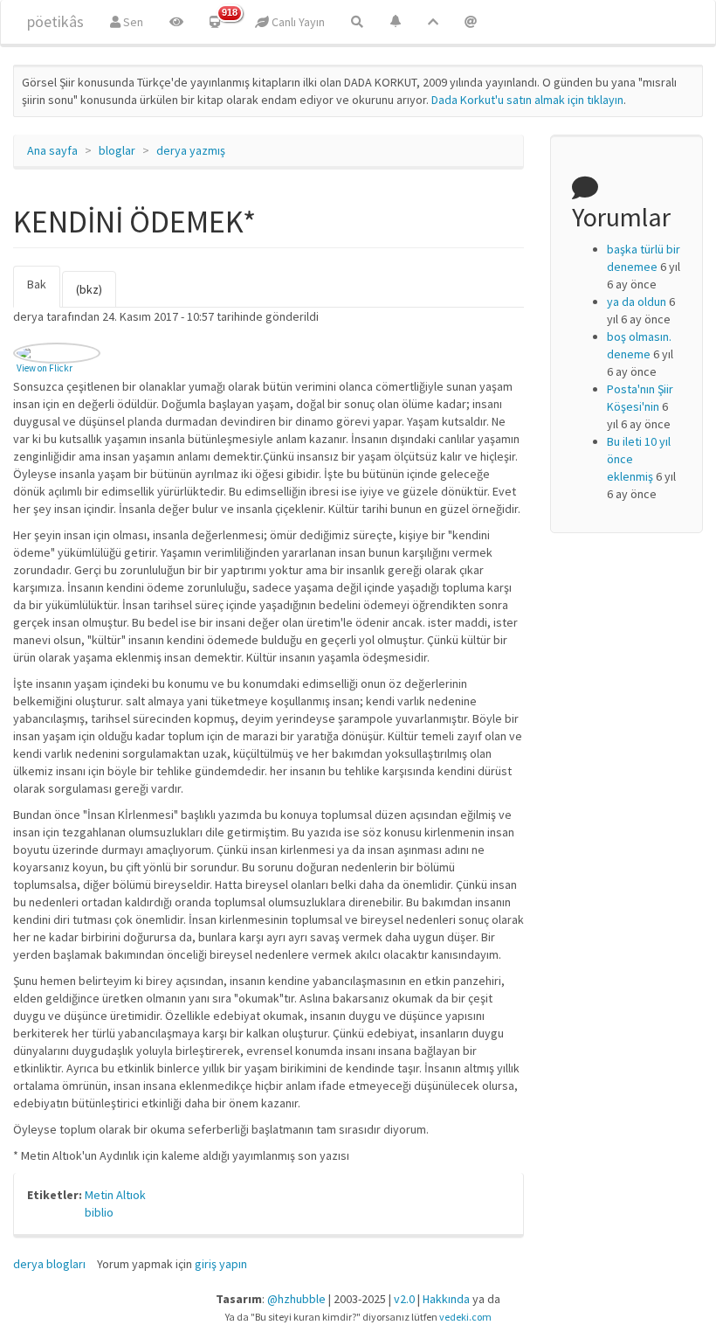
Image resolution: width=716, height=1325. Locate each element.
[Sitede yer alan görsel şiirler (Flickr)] (176, 22)
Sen (131, 22)
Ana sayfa (52, 150)
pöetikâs (55, 21)
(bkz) (89, 289)
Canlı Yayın (297, 22)
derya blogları (49, 1264)
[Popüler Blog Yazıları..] (433, 22)
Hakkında (446, 1299)
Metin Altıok (115, 1195)
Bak (43, 292)
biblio (99, 1212)
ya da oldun (636, 301)
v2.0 (404, 1299)
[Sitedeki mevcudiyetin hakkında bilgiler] (470, 22)
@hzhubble (296, 1299)
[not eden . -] (56, 353)
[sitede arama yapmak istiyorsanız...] (357, 22)
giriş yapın (221, 1264)
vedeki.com (465, 1316)
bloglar (117, 150)
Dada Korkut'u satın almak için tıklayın (527, 100)
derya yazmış (190, 150)
